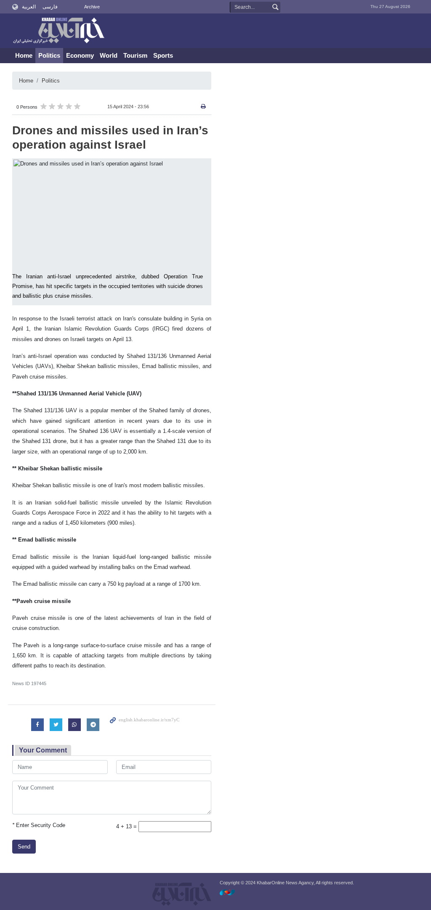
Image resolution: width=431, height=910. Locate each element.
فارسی (50, 7)
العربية (29, 7)
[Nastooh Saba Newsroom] (231, 892)
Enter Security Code (38, 825)
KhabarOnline (58, 31)
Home (23, 55)
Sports (163, 55)
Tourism (135, 55)
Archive (92, 6)
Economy (80, 55)
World (108, 55)
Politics (49, 55)
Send (24, 846)
